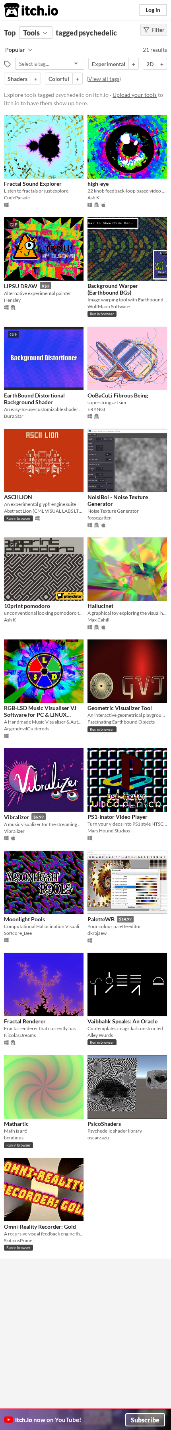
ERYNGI (96, 409)
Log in (153, 9)
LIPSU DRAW (20, 286)
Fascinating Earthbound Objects (121, 722)
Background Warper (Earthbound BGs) (112, 289)
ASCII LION (18, 497)
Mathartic (16, 1123)
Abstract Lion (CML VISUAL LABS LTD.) (44, 511)
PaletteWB (101, 919)
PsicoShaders (104, 1123)
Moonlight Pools (24, 919)
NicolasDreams (20, 1035)
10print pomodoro (27, 605)
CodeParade (17, 198)
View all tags (103, 78)
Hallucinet (100, 605)
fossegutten (99, 518)
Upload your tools (135, 94)
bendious (13, 1138)
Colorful (59, 78)
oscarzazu (98, 1138)
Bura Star (13, 416)
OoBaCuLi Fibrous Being (117, 395)
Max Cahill (98, 620)
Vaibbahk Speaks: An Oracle (122, 1021)
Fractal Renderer (25, 1021)
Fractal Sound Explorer (33, 183)
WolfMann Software (108, 306)
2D (150, 64)
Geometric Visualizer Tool (119, 707)
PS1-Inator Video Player (117, 816)
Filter (158, 30)
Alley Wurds (100, 1035)
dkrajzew (97, 933)
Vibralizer (16, 817)
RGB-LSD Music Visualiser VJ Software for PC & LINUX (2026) (40, 714)
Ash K (93, 198)
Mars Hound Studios (108, 831)
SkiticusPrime (18, 1240)
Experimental (108, 64)
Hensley (12, 300)
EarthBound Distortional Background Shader (34, 398)
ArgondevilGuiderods (26, 729)
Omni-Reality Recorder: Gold (40, 1226)
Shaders (17, 78)
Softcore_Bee (18, 933)
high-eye (98, 183)
